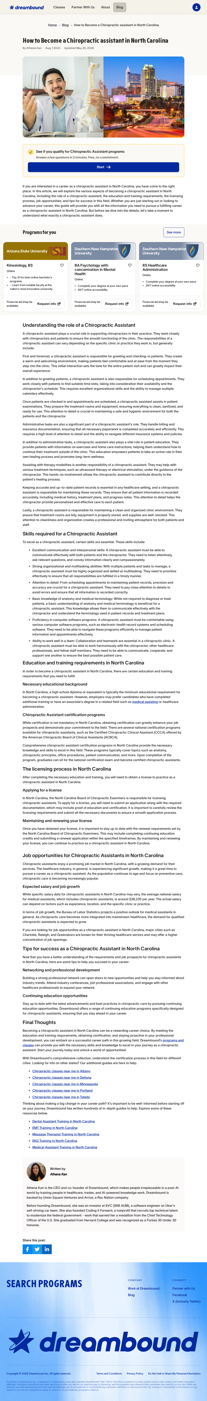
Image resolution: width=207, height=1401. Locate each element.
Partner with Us (183, 1288)
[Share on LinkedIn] (47, 1249)
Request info (46, 303)
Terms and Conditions (109, 1373)
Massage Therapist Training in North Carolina (65, 1134)
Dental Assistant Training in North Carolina (63, 1121)
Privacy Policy (135, 1373)
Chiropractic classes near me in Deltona (61, 1077)
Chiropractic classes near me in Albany (61, 1071)
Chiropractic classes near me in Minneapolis (65, 1084)
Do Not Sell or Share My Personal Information (174, 1373)
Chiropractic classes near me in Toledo (61, 1097)
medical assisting (145, 702)
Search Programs (44, 1283)
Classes (59, 7)
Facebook (179, 1295)
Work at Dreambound (143, 1288)
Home (52, 25)
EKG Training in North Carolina (54, 1141)
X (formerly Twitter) (186, 1301)
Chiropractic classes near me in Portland (62, 1090)
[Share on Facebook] (27, 1249)
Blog (119, 7)
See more (174, 232)
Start (100, 167)
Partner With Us (83, 7)
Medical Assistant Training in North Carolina (64, 1147)
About (105, 7)
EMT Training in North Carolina (54, 1128)
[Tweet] (37, 1249)
